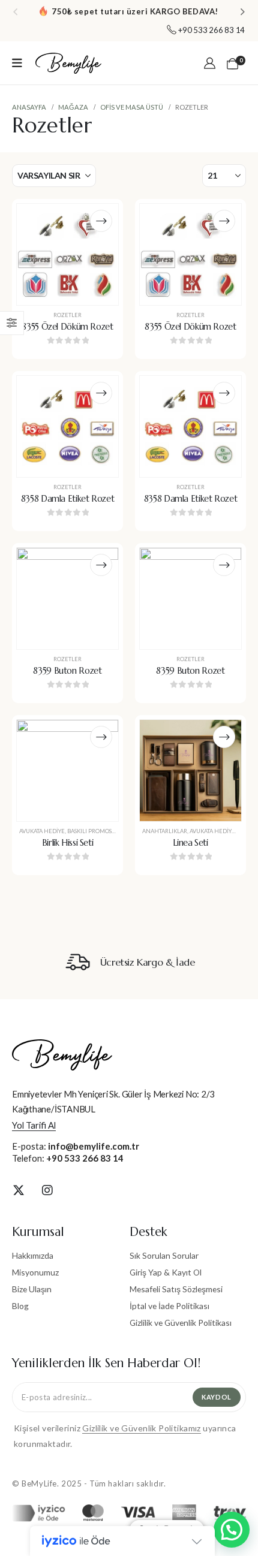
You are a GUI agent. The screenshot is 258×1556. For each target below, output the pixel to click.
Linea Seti (190, 842)
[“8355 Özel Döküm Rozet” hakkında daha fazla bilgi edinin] (101, 221)
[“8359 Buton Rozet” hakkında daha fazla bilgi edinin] (101, 565)
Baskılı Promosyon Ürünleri (110, 831)
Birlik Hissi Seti (68, 842)
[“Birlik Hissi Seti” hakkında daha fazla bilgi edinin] (101, 737)
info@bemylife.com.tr (93, 1146)
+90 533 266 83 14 (85, 1158)
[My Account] (210, 63)
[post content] (67, 254)
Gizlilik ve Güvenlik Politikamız (141, 1428)
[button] (15, 11)
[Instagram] (47, 1190)
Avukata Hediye (42, 831)
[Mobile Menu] (17, 63)
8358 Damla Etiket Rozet (67, 498)
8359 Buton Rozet (67, 670)
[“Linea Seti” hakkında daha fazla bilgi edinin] (224, 737)
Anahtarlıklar (164, 831)
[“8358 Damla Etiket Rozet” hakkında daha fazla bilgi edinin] (101, 393)
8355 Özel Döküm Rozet (67, 326)
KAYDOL (217, 1397)
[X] (18, 1190)
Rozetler (67, 315)
